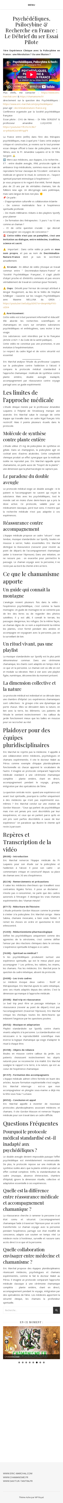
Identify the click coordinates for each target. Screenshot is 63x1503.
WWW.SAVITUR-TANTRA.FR (18, 1480)
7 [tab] (40, 1362)
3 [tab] (26, 1362)
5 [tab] (33, 1362)
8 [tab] (44, 1362)
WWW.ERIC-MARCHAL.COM (17, 1473)
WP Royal (39, 1497)
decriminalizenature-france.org (30, 107)
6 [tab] (37, 1362)
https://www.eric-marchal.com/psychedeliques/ (28, 104)
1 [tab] (19, 1362)
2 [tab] (23, 1362)
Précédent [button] (7, 1342)
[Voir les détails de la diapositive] (31, 1342)
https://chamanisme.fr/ (32, 96)
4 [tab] (30, 1362)
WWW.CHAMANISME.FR (15, 1477)
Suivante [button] (56, 1342)
